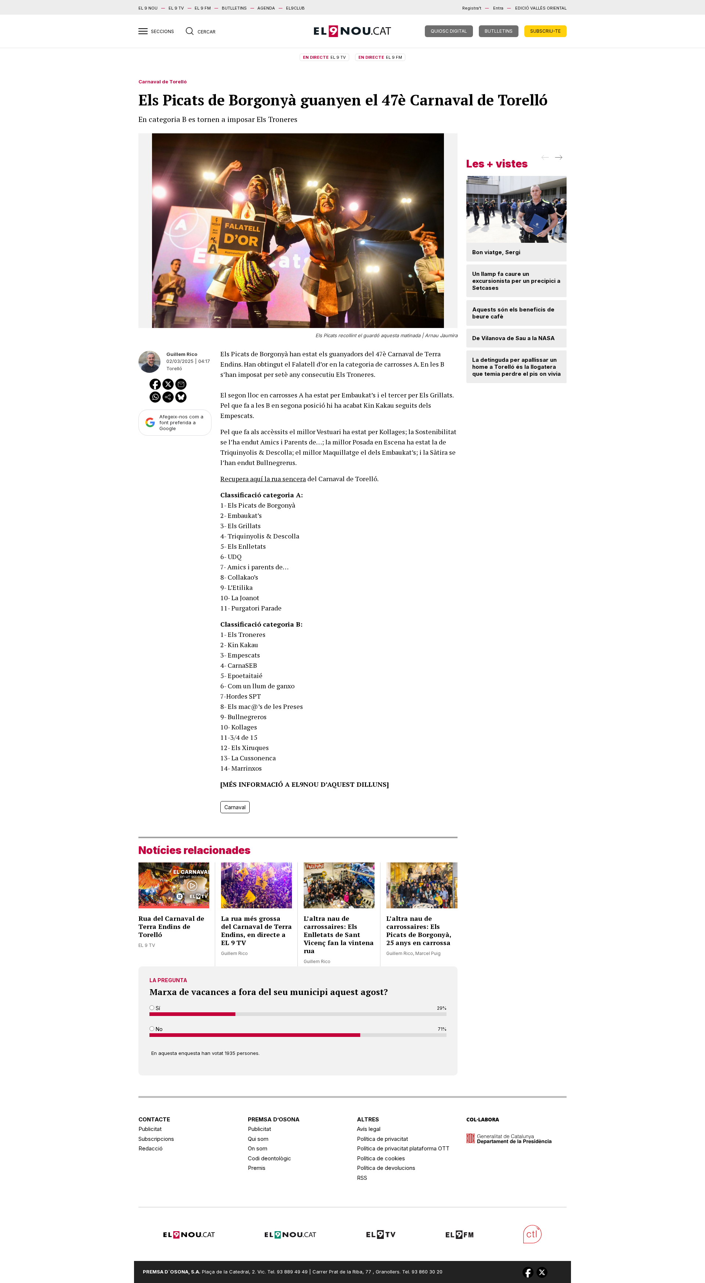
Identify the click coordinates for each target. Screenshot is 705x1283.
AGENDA (266, 8)
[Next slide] (558, 160)
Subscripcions (156, 1138)
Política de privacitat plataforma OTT (403, 1148)
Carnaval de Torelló (162, 81)
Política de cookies (381, 1158)
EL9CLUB (295, 8)
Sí (157, 1008)
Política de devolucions (386, 1167)
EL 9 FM (203, 8)
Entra (498, 8)
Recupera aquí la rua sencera (263, 478)
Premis (256, 1167)
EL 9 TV (176, 8)
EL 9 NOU (148, 8)
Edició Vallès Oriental (541, 8)
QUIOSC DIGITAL (449, 31)
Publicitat (150, 1128)
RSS (362, 1177)
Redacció (150, 1148)
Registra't (471, 8)
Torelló (174, 368)
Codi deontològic (269, 1158)
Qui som (258, 1138)
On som (257, 1148)
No (158, 1029)
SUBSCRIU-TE (545, 31)
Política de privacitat (382, 1138)
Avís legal (368, 1128)
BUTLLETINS (234, 8)
